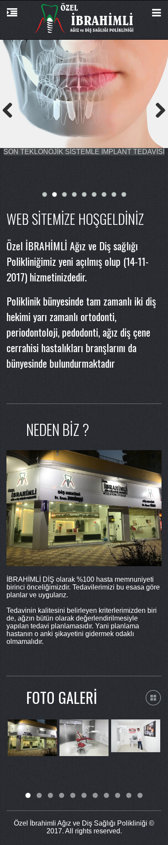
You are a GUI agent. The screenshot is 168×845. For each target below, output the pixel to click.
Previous (10, 110)
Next (157, 110)
